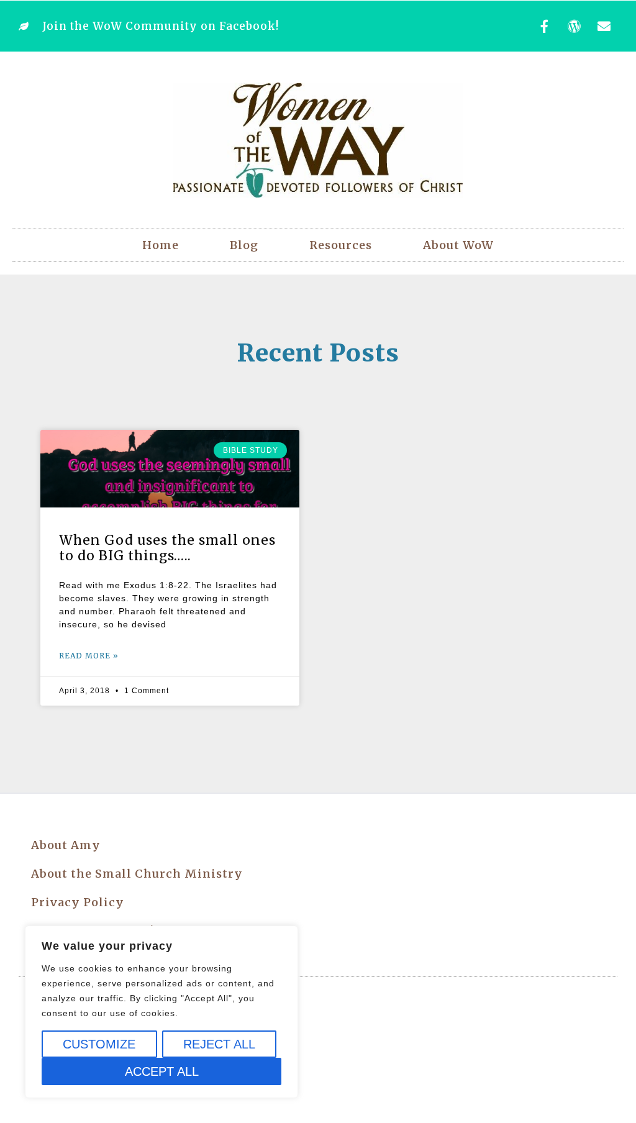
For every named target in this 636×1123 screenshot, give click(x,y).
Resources (340, 245)
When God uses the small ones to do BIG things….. (167, 548)
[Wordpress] (574, 26)
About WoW (458, 245)
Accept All (162, 1071)
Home (160, 245)
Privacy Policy (77, 902)
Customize (99, 1044)
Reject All (219, 1044)
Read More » (89, 655)
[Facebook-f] (545, 26)
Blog (244, 245)
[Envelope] (604, 26)
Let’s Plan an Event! (92, 931)
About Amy (66, 845)
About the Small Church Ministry (137, 873)
